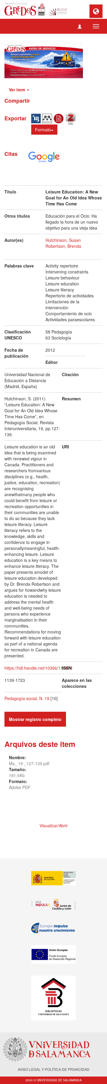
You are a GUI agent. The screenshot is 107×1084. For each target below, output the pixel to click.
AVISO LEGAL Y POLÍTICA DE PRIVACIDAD (53, 1069)
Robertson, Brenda (63, 246)
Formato (43, 130)
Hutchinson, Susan (63, 240)
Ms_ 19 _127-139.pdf (29, 763)
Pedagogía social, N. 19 (26, 698)
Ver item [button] (17, 90)
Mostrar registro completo (35, 719)
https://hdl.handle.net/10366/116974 (38, 668)
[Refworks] (59, 118)
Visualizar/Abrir (54, 825)
